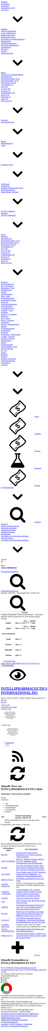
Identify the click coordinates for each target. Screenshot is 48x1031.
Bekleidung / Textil (7, 288)
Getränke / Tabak (7, 310)
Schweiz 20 (5, 95)
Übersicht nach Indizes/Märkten (12, 75)
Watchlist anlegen (7, 538)
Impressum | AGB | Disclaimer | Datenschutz (16, 1024)
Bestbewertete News (8, 35)
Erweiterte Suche (7, 165)
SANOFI (4, 898)
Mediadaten (23, 1020)
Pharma (3, 353)
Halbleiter (4, 312)
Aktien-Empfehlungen (23, 1016)
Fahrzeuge (4, 302)
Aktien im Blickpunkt (8, 31)
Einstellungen (5, 534)
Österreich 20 (5, 97)
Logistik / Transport (8, 337)
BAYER (4, 855)
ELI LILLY (5, 920)
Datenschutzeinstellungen (10, 1020)
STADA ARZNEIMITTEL (8, 930)
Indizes (3, 73)
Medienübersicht (7, 143)
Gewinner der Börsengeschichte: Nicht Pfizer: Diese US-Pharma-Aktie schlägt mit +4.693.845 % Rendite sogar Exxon (30, 868)
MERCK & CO (7, 936)
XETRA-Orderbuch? (8, 215)
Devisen (37, 485)
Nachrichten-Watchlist (9, 528)
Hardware (4, 316)
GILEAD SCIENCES (5, 885)
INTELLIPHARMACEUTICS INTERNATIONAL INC (19, 969)
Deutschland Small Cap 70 (10, 79)
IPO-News (4, 49)
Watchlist (37, 522)
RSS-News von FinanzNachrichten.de (14, 1026)
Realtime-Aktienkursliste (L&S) (12, 188)
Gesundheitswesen (7, 308)
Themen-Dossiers (7, 53)
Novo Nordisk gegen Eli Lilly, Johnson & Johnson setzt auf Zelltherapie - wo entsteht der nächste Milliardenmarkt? (31, 874)
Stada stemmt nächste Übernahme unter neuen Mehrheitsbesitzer (30, 930)
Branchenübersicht (7, 122)
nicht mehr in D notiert (9, 707)
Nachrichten (5, 4)
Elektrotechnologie (7, 298)
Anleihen (37, 434)
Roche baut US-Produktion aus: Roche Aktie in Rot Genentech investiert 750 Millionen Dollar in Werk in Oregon (30, 914)
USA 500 (4, 87)
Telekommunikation (8, 361)
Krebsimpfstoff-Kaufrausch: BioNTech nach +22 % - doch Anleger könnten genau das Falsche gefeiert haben (30, 907)
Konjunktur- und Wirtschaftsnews (13, 39)
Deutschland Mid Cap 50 (10, 81)
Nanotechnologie (7, 345)
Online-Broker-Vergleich (9, 192)
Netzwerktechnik (7, 349)
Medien (3, 141)
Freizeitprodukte (6, 306)
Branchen (4, 120)
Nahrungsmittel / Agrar (9, 347)
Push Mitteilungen (7, 665)
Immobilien (5, 322)
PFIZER (4, 868)
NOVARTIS (5, 874)
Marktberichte (6, 41)
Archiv (3, 145)
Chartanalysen (6, 47)
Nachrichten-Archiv (13, 1018)
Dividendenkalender (8, 190)
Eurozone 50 (5, 91)
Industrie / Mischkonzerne (10, 324)
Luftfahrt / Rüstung (7, 339)
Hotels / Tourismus (7, 320)
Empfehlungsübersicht (9, 43)
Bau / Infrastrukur (7, 286)
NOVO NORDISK (8, 861)
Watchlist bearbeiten (8, 532)
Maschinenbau (6, 341)
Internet (3, 326)
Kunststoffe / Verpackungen (11, 334)
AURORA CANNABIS (6, 893)
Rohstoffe (4, 355)
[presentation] (6, 745)
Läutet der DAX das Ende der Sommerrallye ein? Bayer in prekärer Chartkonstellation (29, 855)
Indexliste (4, 237)
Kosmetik (4, 332)
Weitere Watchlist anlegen (10, 526)
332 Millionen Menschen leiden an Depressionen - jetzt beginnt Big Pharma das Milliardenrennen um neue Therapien (30, 920)
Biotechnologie (6, 290)
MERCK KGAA (7, 880)
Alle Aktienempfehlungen (10, 45)
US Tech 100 (5, 89)
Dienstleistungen (7, 294)
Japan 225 (4, 99)
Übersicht (4, 213)
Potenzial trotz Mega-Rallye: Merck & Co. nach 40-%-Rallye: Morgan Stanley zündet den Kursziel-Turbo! (31, 936)
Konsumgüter (5, 330)
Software (4, 357)
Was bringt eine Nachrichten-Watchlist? (15, 536)
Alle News (4, 10)
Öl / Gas (4, 351)
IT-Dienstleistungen (8, 328)
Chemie (3, 292)
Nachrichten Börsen (8, 1016)
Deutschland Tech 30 (8, 83)
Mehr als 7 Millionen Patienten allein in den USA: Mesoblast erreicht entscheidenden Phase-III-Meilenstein (30, 861)
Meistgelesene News (8, 37)
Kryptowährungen (7, 488)
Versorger (4, 365)
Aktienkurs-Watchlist (8, 530)
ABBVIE (4, 907)
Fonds (36, 416)
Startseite (4, 2)
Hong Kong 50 (6, 101)
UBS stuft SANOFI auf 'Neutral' (27, 898)
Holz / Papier (5, 318)
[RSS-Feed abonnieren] (17, 764)
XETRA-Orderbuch (8, 211)
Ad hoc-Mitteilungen (8, 33)
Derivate (37, 451)
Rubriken (4, 29)
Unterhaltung (5, 363)
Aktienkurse (5, 184)
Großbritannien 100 (8, 93)
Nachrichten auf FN (8, 8)
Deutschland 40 (6, 77)
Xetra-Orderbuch (18, 1014)
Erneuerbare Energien (8, 300)
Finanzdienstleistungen (9, 304)
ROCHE (4, 914)
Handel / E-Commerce (9, 314)
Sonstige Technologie (8, 359)
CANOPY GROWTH (5, 926)
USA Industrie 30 (7, 85)
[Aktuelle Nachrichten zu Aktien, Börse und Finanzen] (9, 572)
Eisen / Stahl (5, 296)
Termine (4, 51)
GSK (3, 902)
